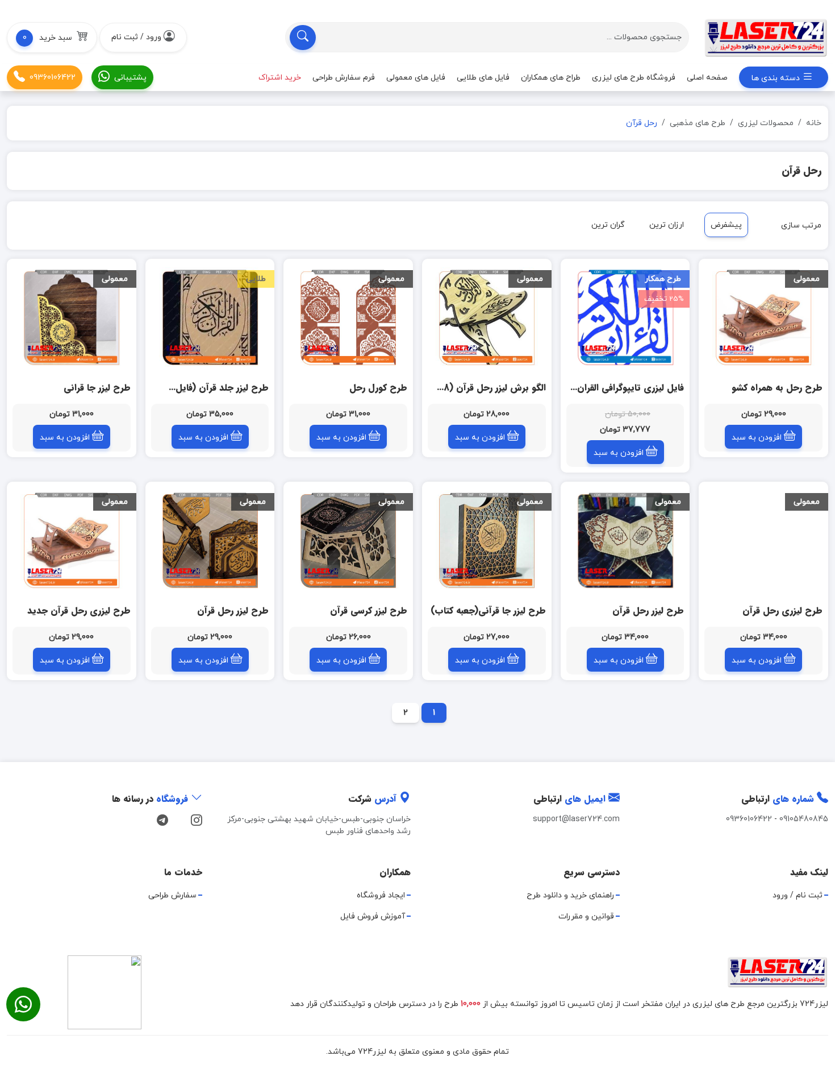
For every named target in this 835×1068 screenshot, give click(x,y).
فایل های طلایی (483, 77)
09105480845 (803, 819)
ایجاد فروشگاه (381, 895)
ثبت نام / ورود (798, 895)
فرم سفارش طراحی (343, 77)
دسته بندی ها (777, 78)
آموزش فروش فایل (372, 916)
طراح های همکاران (551, 77)
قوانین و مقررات (586, 916)
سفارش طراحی (172, 895)
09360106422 (53, 77)
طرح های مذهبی (697, 123)
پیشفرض (726, 225)
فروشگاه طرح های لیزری (633, 77)
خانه (813, 123)
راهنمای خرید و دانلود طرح (570, 895)
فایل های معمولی (415, 77)
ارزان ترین (666, 225)
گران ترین (608, 225)
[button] (52, 37)
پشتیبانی (130, 77)
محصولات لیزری (766, 123)
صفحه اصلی (707, 77)
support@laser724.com (576, 819)
